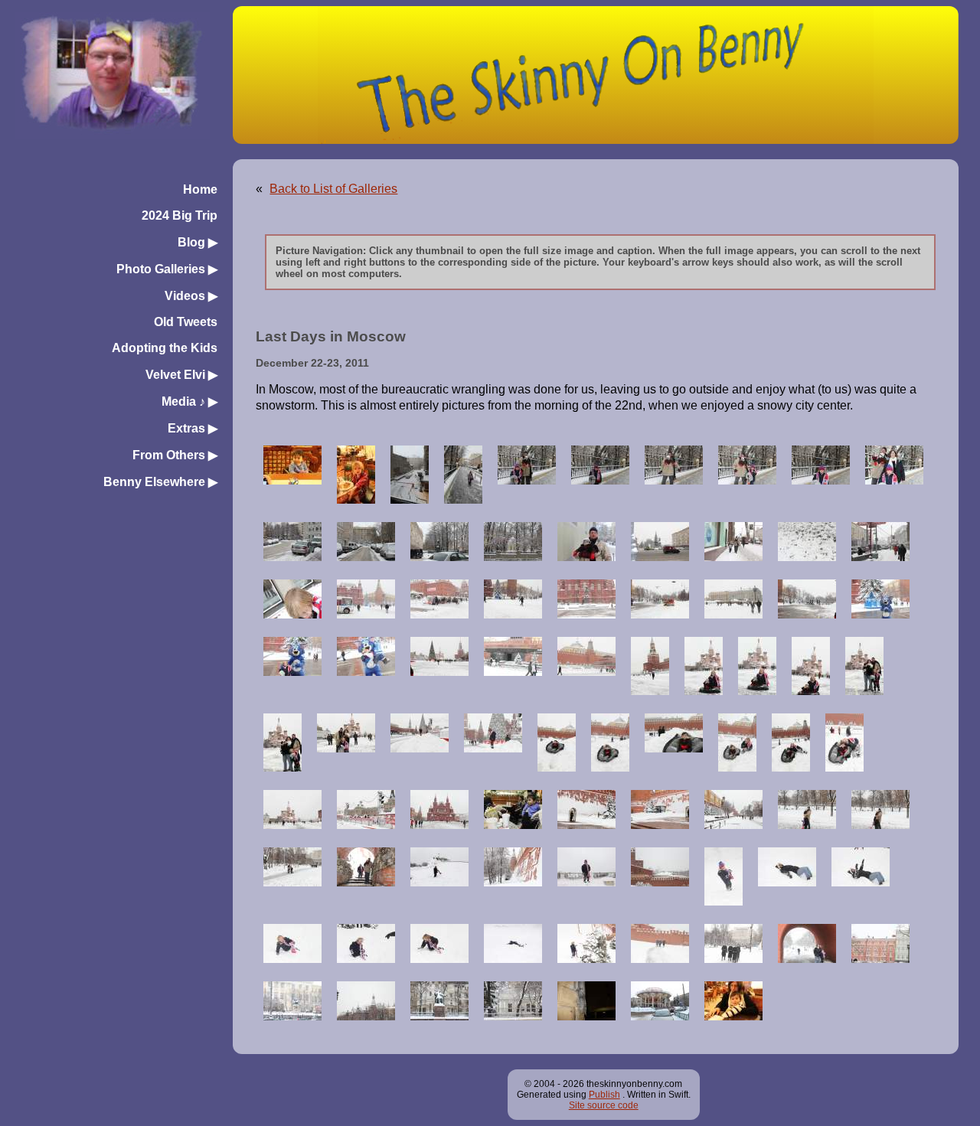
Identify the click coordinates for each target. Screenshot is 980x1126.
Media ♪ (189, 401)
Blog (197, 242)
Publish (604, 1094)
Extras (192, 428)
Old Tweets (185, 321)
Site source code (604, 1105)
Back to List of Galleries (333, 188)
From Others (174, 455)
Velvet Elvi (181, 374)
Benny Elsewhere (160, 481)
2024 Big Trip (179, 215)
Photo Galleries (166, 269)
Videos (191, 295)
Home (200, 189)
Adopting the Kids (164, 347)
